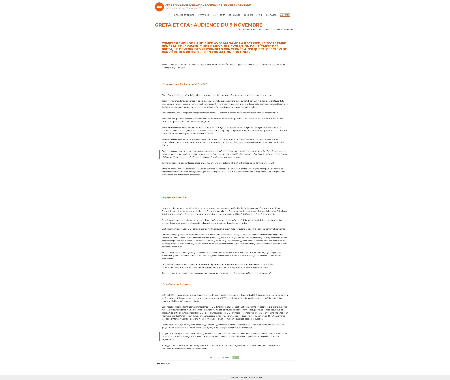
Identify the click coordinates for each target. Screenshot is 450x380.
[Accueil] (239, 29)
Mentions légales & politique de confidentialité (246, 377)
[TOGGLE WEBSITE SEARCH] (294, 15)
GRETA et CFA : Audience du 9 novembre (280, 29)
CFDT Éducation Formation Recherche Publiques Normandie (208, 5)
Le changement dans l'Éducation (183, 8)
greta (168, 364)
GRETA (236, 357)
